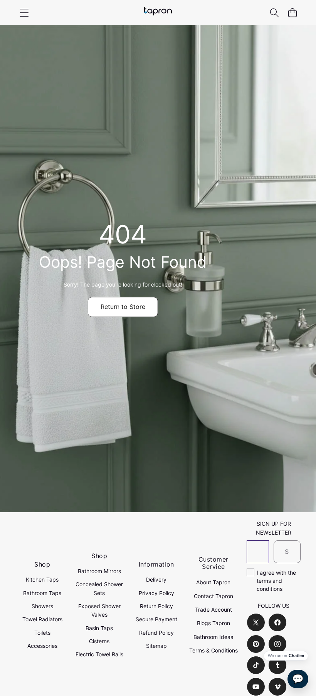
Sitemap (156, 645)
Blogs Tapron (213, 623)
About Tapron (213, 582)
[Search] (274, 12)
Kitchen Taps (42, 579)
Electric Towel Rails (99, 654)
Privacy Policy (156, 593)
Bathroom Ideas (213, 637)
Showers (42, 606)
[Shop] (24, 12)
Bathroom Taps (42, 593)
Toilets (42, 632)
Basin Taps (99, 628)
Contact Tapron (213, 596)
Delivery (156, 579)
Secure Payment (156, 619)
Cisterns (99, 641)
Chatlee (296, 656)
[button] (292, 12)
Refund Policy (156, 632)
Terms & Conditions (213, 650)
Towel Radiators (42, 619)
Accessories (42, 645)
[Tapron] (158, 12)
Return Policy (156, 606)
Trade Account (213, 609)
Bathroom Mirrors (99, 571)
